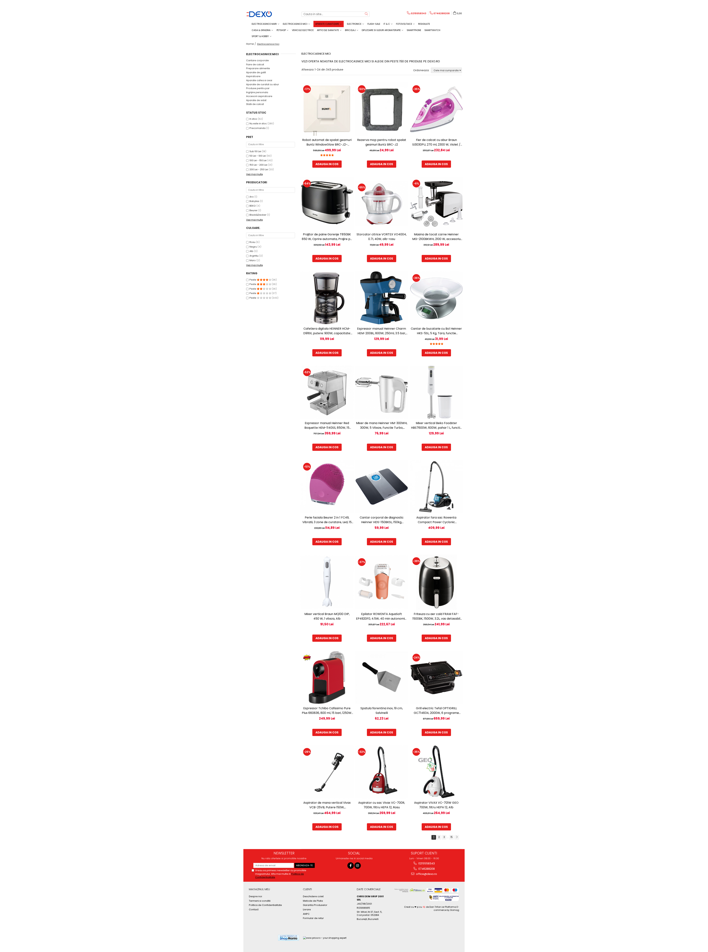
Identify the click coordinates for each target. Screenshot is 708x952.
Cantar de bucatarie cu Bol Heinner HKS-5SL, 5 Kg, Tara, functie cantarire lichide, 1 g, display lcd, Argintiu (436, 331)
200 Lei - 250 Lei (258, 169)
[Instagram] (357, 865)
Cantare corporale (257, 60)
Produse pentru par (258, 88)
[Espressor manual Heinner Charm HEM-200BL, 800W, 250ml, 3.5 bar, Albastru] (381, 298)
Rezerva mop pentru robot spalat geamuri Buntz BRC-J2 (381, 142)
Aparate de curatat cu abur (262, 84)
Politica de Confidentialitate (265, 905)
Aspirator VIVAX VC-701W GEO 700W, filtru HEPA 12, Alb (436, 805)
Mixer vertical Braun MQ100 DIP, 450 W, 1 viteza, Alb (327, 616)
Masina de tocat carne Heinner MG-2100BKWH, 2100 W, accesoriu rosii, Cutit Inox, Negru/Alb (436, 236)
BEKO (252, 206)
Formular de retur (313, 918)
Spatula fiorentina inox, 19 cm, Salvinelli (381, 710)
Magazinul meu (259, 889)
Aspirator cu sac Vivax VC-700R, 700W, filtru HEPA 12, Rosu (381, 805)
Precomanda (257, 128)
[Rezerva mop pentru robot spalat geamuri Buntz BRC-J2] (381, 109)
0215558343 (426, 863)
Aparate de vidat (256, 100)
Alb (251, 251)
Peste (253, 279)
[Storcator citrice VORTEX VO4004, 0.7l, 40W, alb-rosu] (381, 204)
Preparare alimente (258, 68)
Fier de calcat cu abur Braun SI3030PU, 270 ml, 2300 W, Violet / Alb (436, 142)
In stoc (253, 119)
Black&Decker (257, 215)
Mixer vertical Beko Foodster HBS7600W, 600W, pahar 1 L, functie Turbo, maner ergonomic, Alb (436, 425)
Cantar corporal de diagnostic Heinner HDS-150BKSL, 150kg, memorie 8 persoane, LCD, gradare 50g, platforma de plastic (381, 519)
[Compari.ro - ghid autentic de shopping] (262, 938)
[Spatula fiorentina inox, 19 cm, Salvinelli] (381, 677)
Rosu (252, 242)
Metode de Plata (313, 901)
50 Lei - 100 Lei (257, 156)
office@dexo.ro (426, 874)
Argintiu (253, 256)
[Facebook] (350, 865)
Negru (253, 246)
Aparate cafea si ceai (259, 80)
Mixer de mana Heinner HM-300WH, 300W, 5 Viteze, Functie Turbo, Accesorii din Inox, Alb (381, 425)
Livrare (307, 909)
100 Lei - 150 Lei (258, 160)
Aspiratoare (253, 76)
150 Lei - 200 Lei (258, 165)
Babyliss (254, 201)
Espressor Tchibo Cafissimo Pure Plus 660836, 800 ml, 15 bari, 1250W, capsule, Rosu (327, 710)
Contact (253, 909)
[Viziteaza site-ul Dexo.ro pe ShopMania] (288, 938)
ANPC (306, 914)
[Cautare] (366, 14)
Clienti (307, 889)
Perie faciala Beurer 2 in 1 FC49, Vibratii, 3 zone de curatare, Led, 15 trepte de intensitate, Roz (327, 519)
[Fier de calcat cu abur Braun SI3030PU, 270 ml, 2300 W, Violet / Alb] (436, 109)
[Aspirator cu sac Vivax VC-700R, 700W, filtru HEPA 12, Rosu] (381, 772)
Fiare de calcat (255, 64)
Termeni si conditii (259, 901)
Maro (252, 260)
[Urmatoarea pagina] (456, 837)
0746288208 (426, 869)
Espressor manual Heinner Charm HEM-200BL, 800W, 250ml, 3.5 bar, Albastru (381, 331)
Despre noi (255, 896)
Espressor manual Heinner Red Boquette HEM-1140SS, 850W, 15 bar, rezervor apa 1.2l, (326, 425)
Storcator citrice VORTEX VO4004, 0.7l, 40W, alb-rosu (382, 236)
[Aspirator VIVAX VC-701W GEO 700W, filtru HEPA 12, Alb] (436, 772)
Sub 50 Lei (255, 151)
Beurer (253, 210)
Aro (251, 196)
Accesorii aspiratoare (259, 96)
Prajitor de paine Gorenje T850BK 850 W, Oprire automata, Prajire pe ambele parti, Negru (327, 236)
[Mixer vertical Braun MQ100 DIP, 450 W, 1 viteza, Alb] (327, 582)
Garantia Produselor (315, 905)
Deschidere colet (313, 896)
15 (451, 837)
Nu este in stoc (258, 123)
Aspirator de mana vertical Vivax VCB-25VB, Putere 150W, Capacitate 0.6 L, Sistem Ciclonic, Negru (327, 805)
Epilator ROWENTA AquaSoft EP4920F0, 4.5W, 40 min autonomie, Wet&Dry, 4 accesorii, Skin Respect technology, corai (381, 616)
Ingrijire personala (257, 92)
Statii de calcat (255, 104)
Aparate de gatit (256, 72)
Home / (251, 44)
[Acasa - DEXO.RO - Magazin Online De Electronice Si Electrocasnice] (264, 14)
